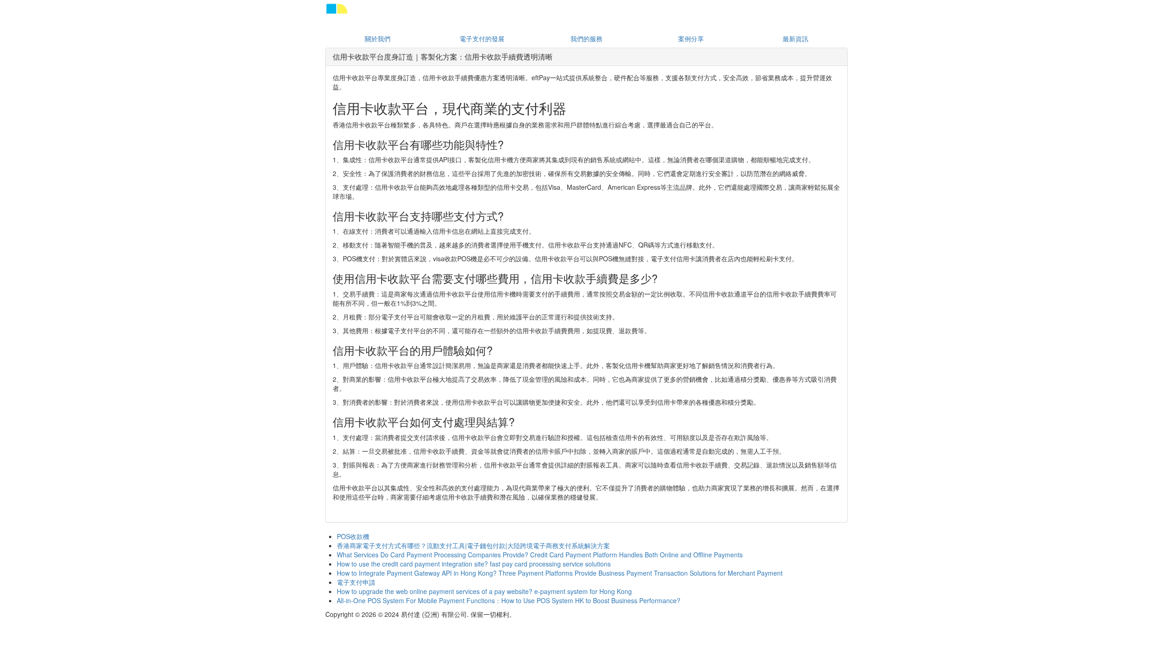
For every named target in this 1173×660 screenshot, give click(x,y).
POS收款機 (353, 536)
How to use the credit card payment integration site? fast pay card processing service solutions (474, 563)
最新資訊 (795, 38)
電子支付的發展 (482, 38)
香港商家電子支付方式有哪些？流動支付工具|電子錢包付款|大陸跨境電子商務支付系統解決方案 (473, 545)
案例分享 (691, 38)
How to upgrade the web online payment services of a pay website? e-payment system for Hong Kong (484, 591)
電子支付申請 (356, 582)
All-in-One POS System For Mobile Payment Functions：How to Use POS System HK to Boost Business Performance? (508, 600)
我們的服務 (586, 38)
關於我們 (377, 38)
